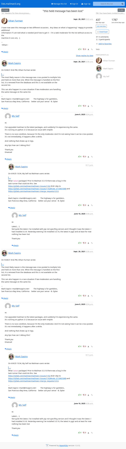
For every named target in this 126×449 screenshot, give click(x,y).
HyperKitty (63, 445)
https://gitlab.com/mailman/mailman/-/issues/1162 (29, 186)
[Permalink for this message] (92, 49)
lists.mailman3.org (10, 3)
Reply (5, 52)
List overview (101, 26)
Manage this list (60, 4)
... (3, 74)
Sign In (75, 4)
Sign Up (86, 4)
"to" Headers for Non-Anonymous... (15, 13)
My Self (15, 115)
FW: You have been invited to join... (110, 13)
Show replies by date (84, 55)
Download (103, 32)
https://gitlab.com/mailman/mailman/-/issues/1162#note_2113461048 (37, 188)
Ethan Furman (15, 20)
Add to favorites (105, 44)
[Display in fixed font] (88, 49)
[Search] (122, 4)
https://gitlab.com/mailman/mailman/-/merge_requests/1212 (33, 191)
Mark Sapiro (14, 63)
